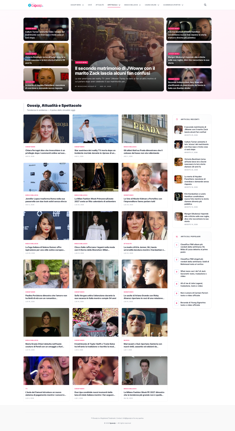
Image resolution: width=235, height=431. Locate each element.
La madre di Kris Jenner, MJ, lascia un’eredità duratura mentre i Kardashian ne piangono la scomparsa (144, 250)
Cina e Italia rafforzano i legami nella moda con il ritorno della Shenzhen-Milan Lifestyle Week (95, 250)
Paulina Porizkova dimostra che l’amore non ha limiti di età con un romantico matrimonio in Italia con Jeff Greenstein (46, 298)
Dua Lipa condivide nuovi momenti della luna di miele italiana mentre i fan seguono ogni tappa (95, 395)
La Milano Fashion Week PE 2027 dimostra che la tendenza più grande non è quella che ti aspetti (144, 395)
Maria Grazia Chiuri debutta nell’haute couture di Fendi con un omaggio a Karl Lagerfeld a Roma (44, 346)
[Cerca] (205, 4)
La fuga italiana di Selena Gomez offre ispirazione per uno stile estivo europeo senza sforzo (44, 250)
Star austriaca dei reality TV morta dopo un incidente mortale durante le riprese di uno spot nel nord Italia (95, 153)
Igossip (113, 423)
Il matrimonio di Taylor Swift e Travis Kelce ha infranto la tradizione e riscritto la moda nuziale (95, 346)
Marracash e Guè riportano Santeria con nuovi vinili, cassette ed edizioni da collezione (143, 346)
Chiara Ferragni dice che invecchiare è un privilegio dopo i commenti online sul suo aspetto (45, 153)
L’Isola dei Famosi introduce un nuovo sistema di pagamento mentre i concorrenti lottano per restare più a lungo (46, 395)
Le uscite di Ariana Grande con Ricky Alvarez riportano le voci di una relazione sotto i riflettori (143, 298)
